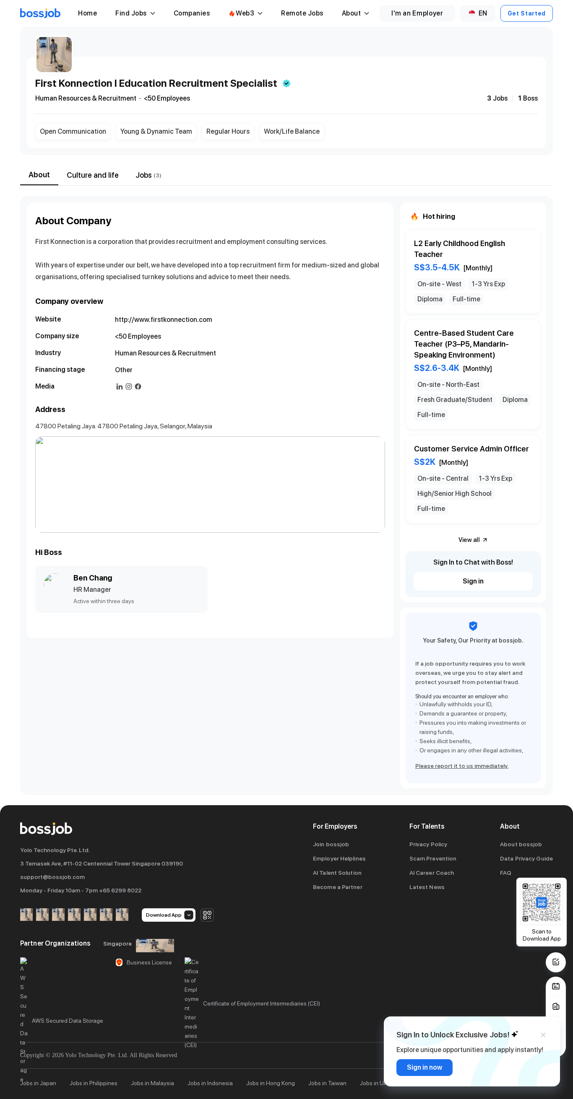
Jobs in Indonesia (210, 1083)
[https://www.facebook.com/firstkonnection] (138, 386)
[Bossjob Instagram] (58, 915)
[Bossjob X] (90, 915)
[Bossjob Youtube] (74, 915)
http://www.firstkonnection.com (163, 320)
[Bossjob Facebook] (26, 915)
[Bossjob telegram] (122, 915)
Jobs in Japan (38, 1083)
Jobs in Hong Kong (270, 1083)
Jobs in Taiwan (327, 1083)
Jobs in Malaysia (152, 1083)
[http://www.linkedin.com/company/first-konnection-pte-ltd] (119, 386)
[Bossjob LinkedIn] (42, 915)
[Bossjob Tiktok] (106, 915)
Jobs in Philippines (93, 1083)
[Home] (40, 13)
